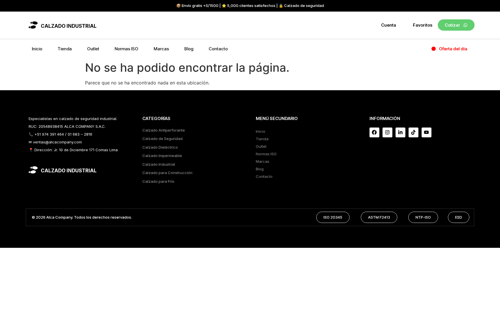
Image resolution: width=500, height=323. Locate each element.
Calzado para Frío (158, 181)
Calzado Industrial (158, 164)
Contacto (218, 48)
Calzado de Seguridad (162, 138)
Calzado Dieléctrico (160, 147)
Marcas (161, 48)
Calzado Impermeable (162, 155)
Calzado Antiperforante (163, 130)
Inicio (37, 48)
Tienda (65, 48)
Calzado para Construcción (167, 172)
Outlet (93, 48)
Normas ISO (126, 48)
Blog (188, 48)
